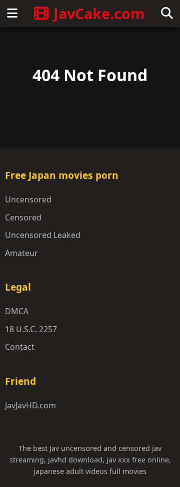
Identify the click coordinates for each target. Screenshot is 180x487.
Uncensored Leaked (42, 234)
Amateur (21, 253)
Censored (23, 217)
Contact (19, 346)
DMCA (16, 311)
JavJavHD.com (30, 405)
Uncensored (28, 199)
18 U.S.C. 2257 (31, 329)
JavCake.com (99, 13)
